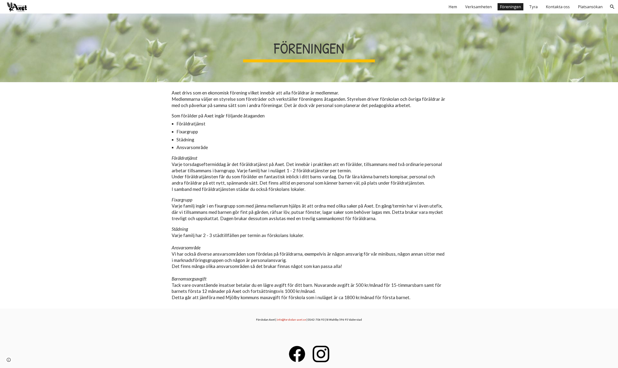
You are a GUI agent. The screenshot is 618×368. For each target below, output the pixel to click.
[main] (309, 47)
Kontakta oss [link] (558, 6)
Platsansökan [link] (590, 6)
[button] (612, 7)
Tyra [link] (533, 6)
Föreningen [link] (510, 6)
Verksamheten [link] (478, 6)
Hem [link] (453, 6)
